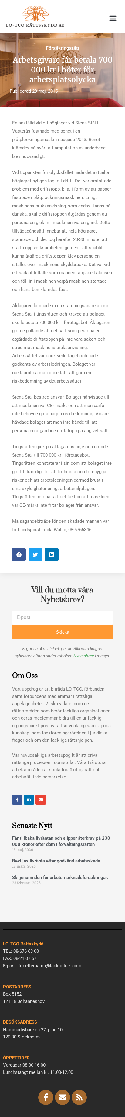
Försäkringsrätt (62, 48)
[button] (113, 18)
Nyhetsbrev (83, 655)
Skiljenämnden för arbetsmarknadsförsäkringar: (60, 877)
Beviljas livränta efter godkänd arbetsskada (56, 861)
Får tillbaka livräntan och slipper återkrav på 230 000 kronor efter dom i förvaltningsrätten (61, 841)
